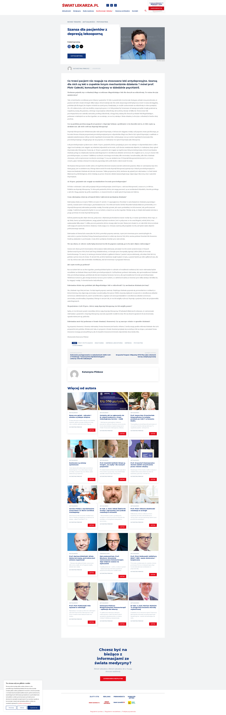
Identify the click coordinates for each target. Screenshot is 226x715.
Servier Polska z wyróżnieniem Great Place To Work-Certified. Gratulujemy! (81, 510)
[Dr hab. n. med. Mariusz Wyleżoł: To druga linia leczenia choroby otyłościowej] (144, 591)
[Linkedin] (111, 5)
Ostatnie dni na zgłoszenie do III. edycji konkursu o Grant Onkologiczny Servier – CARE (112, 417)
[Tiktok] (115, 5)
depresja (128, 343)
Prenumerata (119, 696)
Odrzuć (22, 707)
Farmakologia (104, 553)
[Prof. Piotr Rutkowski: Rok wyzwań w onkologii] (82, 591)
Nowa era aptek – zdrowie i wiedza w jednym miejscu (80, 416)
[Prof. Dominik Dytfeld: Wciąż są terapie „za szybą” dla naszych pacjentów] (113, 448)
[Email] (81, 46)
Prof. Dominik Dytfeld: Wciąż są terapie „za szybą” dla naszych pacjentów (112, 465)
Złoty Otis (94, 696)
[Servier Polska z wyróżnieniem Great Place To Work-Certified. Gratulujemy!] (82, 494)
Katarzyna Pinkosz (81, 68)
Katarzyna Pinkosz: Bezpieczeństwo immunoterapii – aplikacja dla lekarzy (113, 607)
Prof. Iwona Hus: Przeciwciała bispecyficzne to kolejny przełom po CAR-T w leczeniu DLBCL (142, 418)
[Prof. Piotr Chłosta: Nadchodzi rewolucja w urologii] (144, 494)
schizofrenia (77, 345)
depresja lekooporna (114, 343)
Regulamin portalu (96, 711)
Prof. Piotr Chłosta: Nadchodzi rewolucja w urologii (143, 509)
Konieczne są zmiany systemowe (77, 464)
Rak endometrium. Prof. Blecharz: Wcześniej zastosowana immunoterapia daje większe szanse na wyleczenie (111, 559)
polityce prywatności (24, 703)
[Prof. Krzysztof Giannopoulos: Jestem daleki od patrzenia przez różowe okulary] (144, 448)
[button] (145, 10)
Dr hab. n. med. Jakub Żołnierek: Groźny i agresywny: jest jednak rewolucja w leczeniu (113, 510)
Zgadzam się (33, 707)
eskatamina (99, 343)
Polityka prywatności (129, 711)
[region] (23, 695)
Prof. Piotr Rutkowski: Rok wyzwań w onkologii (80, 606)
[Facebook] (107, 5)
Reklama (106, 696)
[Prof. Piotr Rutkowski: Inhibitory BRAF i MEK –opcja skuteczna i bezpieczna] (144, 542)
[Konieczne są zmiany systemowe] (82, 448)
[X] (73, 46)
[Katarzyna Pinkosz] (70, 68)
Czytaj (91, 430)
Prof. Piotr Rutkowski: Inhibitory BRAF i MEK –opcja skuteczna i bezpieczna (144, 558)
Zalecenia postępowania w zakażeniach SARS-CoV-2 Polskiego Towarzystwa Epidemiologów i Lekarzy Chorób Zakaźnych (90, 356)
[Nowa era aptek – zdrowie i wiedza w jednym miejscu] (82, 401)
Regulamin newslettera (112, 711)
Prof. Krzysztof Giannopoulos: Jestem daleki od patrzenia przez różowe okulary (143, 465)
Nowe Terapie (74, 22)
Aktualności (89, 22)
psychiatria (138, 343)
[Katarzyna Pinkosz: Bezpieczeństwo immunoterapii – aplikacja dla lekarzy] (113, 591)
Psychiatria (102, 22)
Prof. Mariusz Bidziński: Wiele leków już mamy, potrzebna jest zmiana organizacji (82, 558)
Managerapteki (131, 697)
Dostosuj (11, 707)
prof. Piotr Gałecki (85, 343)
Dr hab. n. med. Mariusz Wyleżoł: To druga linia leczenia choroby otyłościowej (144, 607)
